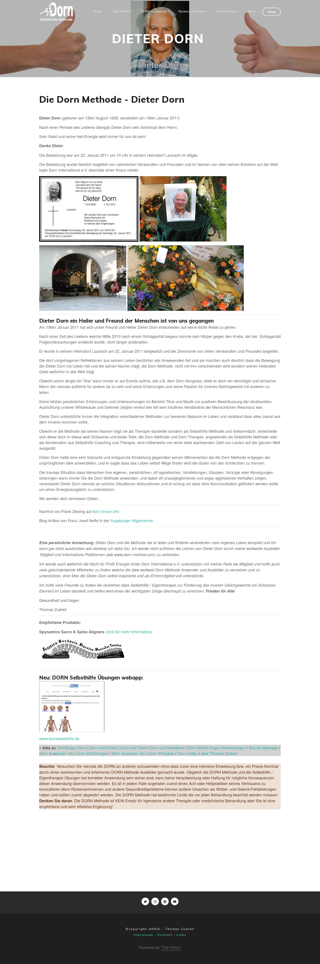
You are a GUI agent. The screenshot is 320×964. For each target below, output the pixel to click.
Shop (272, 12)
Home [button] (98, 11)
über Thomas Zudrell (219, 753)
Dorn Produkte (161, 753)
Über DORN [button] (121, 11)
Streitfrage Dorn (71, 747)
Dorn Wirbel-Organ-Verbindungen (216, 747)
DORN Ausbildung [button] (154, 11)
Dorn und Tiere (133, 747)
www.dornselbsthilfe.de (59, 738)
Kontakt (165, 935)
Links (181, 935)
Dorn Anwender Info (57, 753)
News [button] (252, 11)
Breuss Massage (263, 747)
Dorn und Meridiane (167, 747)
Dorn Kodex (188, 753)
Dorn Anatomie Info (128, 753)
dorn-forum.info (106, 511)
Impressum (143, 935)
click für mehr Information (129, 631)
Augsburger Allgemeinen (131, 520)
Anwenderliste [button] (226, 11)
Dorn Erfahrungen (92, 753)
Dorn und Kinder (102, 747)
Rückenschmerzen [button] (191, 11)
